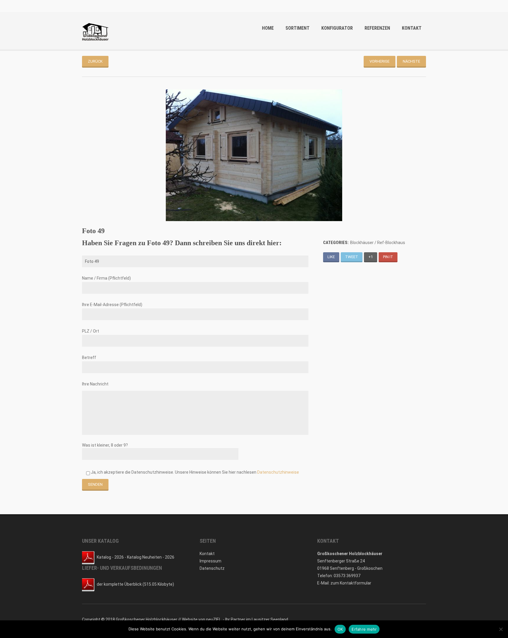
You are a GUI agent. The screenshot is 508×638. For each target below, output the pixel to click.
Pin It (388, 257)
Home (268, 28)
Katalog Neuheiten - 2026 (150, 557)
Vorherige (380, 61)
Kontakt (412, 28)
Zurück (95, 61)
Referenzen (377, 28)
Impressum (210, 561)
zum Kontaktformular (350, 583)
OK (340, 629)
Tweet (351, 257)
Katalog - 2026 (110, 557)
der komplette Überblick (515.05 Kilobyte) (135, 584)
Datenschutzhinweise (278, 472)
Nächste (411, 61)
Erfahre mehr (364, 629)
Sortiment (297, 28)
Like (331, 257)
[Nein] (501, 629)
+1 (370, 257)
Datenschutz (212, 568)
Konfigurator (337, 28)
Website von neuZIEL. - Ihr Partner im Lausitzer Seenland (235, 619)
